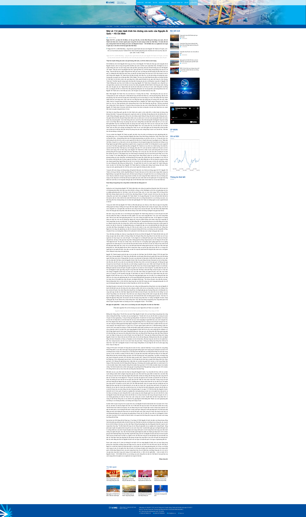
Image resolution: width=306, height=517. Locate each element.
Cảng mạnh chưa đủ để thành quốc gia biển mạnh (188, 36)
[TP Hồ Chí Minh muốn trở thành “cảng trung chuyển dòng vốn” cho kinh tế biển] (129, 488)
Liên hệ (186, 2)
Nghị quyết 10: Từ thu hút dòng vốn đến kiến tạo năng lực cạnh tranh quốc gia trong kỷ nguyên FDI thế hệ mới (129, 479)
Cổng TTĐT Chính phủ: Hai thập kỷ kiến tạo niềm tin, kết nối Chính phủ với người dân (144, 479)
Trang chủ (140, 2)
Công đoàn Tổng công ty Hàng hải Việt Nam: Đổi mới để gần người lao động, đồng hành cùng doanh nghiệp (189, 44)
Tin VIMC (116, 26)
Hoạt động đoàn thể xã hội (128, 26)
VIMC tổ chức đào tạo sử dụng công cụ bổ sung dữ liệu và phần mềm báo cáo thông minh (189, 69)
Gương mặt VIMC (151, 26)
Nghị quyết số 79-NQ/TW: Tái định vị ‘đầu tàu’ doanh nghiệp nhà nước (113, 494)
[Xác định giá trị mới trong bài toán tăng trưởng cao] (145, 488)
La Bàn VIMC (109, 26)
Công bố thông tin (176, 2)
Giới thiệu (148, 2)
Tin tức (155, 2)
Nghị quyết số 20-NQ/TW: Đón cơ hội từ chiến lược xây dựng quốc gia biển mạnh (189, 60)
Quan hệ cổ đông (164, 2)
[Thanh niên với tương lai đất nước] (161, 488)
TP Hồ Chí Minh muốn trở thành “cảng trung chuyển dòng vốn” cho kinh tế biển (128, 494)
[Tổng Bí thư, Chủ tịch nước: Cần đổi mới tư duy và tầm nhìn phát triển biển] (161, 473)
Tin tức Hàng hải (162, 26)
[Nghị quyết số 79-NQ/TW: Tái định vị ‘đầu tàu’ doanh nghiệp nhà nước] (113, 488)
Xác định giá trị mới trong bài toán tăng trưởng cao (144, 494)
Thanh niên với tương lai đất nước (160, 494)
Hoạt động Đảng (141, 26)
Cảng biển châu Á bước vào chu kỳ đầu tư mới (189, 52)
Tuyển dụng (193, 2)
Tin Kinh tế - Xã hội (173, 26)
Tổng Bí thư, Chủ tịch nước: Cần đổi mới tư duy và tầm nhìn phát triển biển (160, 479)
